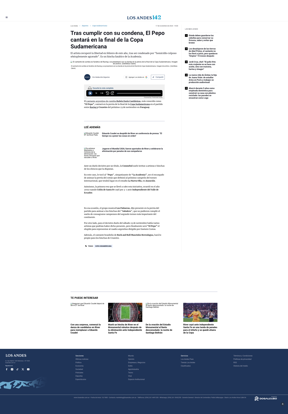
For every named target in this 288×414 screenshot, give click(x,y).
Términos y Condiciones (242, 356)
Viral (130, 376)
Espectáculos (80, 379)
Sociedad (79, 369)
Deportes (85, 26)
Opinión (131, 359)
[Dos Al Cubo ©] (266, 400)
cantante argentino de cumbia (113, 101)
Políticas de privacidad (242, 359)
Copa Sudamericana (103, 246)
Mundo (131, 356)
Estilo (130, 366)
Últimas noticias (81, 359)
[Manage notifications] (283, 404)
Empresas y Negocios (136, 362)
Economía (79, 366)
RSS (235, 362)
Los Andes (74, 26)
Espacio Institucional (136, 379)
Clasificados (186, 366)
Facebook (6, 369)
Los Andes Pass (187, 359)
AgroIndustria (133, 369)
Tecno (130, 373)
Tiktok (17, 369)
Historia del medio (240, 366)
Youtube (28, 369)
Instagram (12, 369)
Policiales (79, 373)
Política (78, 362)
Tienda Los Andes (188, 362)
